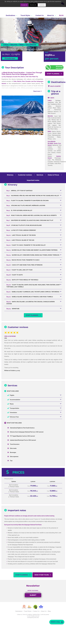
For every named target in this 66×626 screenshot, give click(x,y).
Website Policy (36, 614)
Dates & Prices (53, 175)
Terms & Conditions (27, 614)
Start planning (53, 74)
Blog (61, 15)
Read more (37, 91)
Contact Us (39, 15)
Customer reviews (25, 175)
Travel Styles (26, 15)
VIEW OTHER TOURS (41, 575)
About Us (50, 15)
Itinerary (10, 175)
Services (40, 175)
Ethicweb (36, 617)
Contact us (19, 614)
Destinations (11, 15)
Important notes (33, 180)
